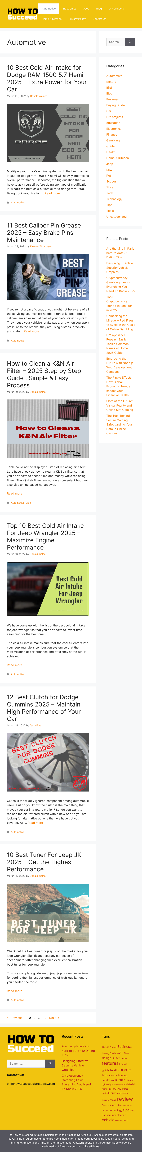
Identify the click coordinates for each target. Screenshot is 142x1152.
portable (106, 1093)
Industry (106, 1080)
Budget (113, 1047)
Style (109, 187)
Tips (109, 205)
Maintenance (119, 1084)
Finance (111, 134)
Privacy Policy (77, 19)
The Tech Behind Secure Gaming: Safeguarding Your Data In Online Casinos (119, 424)
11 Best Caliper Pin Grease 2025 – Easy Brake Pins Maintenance (44, 232)
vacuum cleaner (116, 1115)
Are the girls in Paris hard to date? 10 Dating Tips (120, 253)
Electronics (69, 8)
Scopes (111, 181)
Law (109, 169)
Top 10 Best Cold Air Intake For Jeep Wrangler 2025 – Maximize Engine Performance (45, 536)
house (106, 1075)
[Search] (130, 42)
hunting (122, 1075)
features (110, 1063)
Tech (109, 193)
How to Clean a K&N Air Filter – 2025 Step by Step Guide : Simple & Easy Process (44, 374)
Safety (105, 1105)
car (120, 1052)
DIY (118, 1058)
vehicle (108, 1120)
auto (105, 1047)
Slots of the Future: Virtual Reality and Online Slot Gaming (119, 405)
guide (105, 1070)
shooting (121, 1105)
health (114, 1070)
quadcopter (123, 1093)
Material (130, 1084)
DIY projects (116, 8)
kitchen (120, 1079)
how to (114, 1076)
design (106, 1058)
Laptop (129, 1080)
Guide (110, 146)
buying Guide (109, 1053)
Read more (52, 193)
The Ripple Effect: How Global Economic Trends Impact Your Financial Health (118, 386)
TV (104, 1115)
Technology (114, 199)
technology (115, 1110)
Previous (15, 1018)
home (125, 1069)
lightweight (107, 1084)
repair (113, 1100)
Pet (108, 175)
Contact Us (99, 19)
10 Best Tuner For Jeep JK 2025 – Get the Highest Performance (44, 862)
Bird (109, 87)
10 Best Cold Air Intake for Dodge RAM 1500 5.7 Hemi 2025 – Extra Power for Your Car (47, 78)
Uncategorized (116, 216)
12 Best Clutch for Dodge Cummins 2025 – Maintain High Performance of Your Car (44, 707)
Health (111, 152)
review (125, 1099)
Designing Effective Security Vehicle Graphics (119, 267)
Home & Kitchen (52, 19)
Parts (125, 1088)
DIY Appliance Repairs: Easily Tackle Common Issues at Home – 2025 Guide (118, 343)
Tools (110, 210)
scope (113, 1105)
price (113, 1093)
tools (132, 1110)
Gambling (113, 140)
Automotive (49, 8)
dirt (113, 1058)
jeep (112, 1080)
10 (45, 1018)
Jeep (86, 8)
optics (117, 1088)
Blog (99, 8)
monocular (107, 1088)
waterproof (121, 1120)
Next (54, 1018)
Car (108, 111)
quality (105, 1100)
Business (112, 99)
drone (124, 1058)
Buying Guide (115, 105)
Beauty (111, 81)
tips (126, 1110)
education (113, 123)
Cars (126, 1053)
